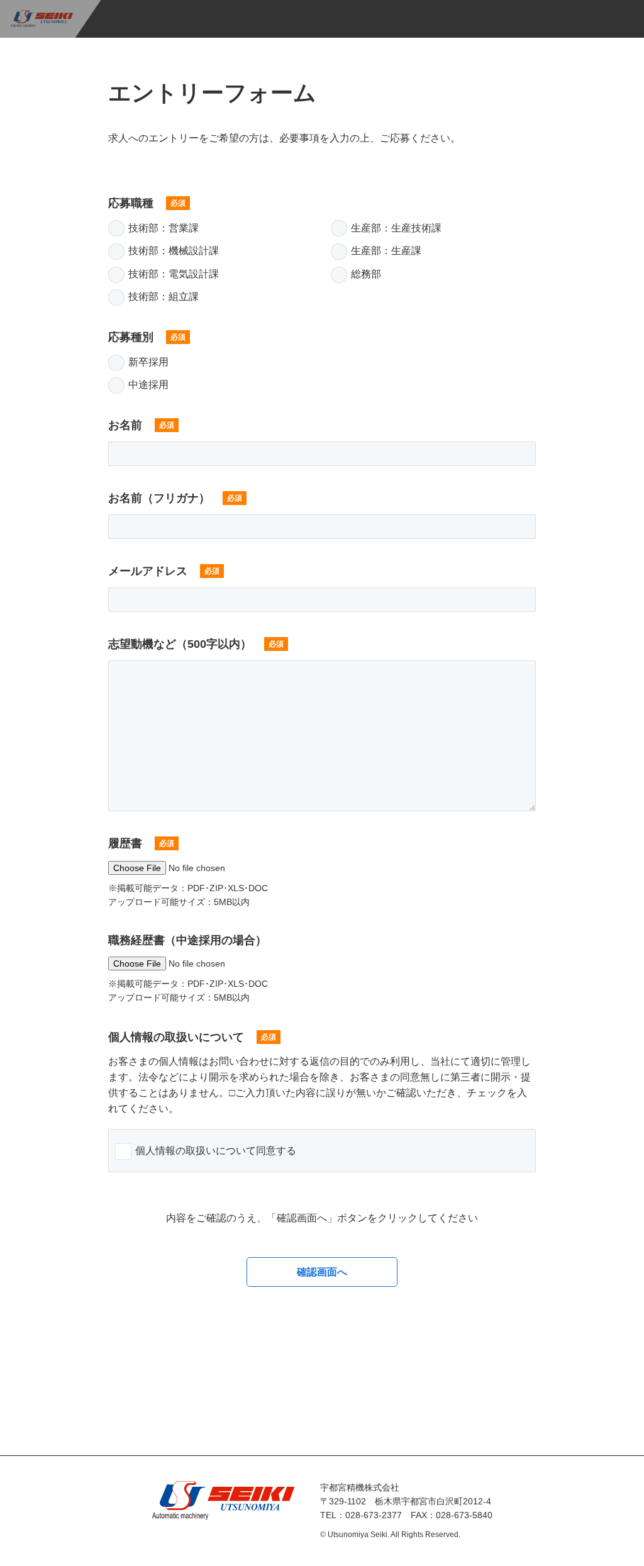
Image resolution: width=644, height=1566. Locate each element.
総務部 (366, 274)
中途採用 (148, 384)
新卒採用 (148, 362)
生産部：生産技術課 (396, 228)
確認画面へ (322, 1272)
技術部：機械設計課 (173, 250)
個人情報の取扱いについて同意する (215, 1150)
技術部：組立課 (163, 296)
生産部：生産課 (386, 250)
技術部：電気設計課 (173, 274)
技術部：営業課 (163, 228)
